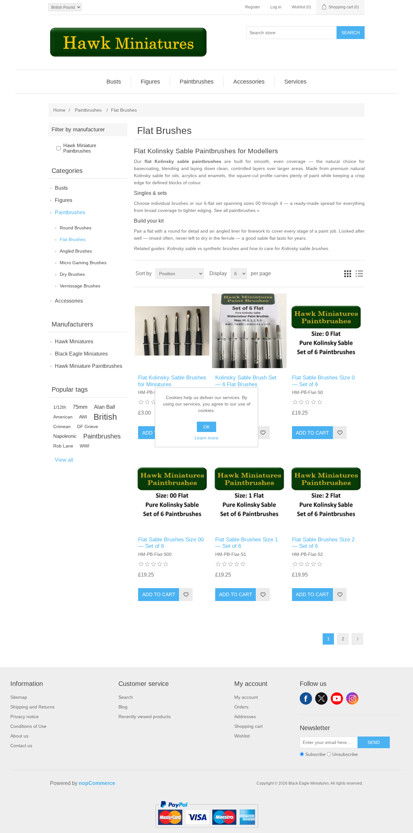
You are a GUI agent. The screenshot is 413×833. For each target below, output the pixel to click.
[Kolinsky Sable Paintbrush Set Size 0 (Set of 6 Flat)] (326, 331)
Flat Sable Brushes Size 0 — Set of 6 (323, 381)
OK (206, 426)
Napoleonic (65, 436)
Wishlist (242, 735)
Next (357, 639)
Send (374, 742)
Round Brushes (75, 227)
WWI (84, 445)
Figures (63, 200)
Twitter (321, 698)
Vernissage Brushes (80, 285)
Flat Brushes (73, 239)
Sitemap (18, 697)
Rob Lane (63, 445)
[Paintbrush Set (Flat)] (249, 331)
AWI (83, 416)
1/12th (59, 407)
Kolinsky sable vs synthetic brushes (203, 248)
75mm (80, 407)
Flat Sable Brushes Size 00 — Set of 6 (171, 543)
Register (252, 7)
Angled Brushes (76, 251)
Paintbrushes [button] (197, 81)
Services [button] (295, 81)
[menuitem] (114, 81)
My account (246, 697)
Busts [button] (113, 81)
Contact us (21, 745)
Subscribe (315, 754)
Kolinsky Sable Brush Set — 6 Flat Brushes (246, 381)
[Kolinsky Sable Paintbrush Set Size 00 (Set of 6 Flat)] (172, 492)
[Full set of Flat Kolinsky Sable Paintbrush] (172, 331)
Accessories (69, 301)
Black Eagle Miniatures (81, 353)
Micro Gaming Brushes (83, 262)
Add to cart (312, 433)
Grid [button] (347, 273)
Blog (122, 706)
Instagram (352, 698)
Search (350, 32)
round (174, 231)
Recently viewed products (144, 716)
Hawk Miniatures (74, 341)
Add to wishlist (262, 432)
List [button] (359, 273)
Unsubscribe (345, 754)
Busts (61, 188)
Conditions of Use (28, 726)
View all (64, 460)
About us (19, 735)
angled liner (228, 231)
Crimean (62, 426)
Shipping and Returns (32, 706)
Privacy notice (24, 716)
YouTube (337, 698)
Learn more (206, 437)
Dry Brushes (72, 274)
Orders (241, 706)
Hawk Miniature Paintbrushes (79, 148)
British (105, 416)
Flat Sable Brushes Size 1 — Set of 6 (246, 543)
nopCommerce (97, 783)
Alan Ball (104, 407)
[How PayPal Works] (206, 830)
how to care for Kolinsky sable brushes (288, 248)
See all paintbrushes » (236, 210)
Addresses (245, 716)
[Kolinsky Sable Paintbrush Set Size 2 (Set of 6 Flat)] (326, 492)
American (63, 416)
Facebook (306, 698)
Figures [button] (150, 81)
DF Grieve (87, 426)
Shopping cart (248, 726)
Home (59, 110)
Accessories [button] (249, 81)
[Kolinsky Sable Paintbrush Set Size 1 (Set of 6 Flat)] (249, 492)
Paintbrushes (70, 212)
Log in (275, 7)
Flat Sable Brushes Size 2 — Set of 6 (323, 543)
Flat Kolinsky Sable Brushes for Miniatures (172, 381)
